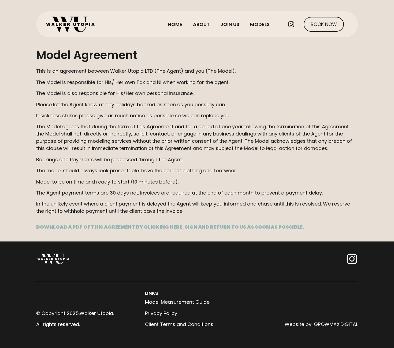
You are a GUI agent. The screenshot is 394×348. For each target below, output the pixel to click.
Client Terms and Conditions (179, 324)
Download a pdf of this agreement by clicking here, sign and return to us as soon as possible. (170, 227)
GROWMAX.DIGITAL (336, 324)
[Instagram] (291, 24)
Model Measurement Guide (177, 302)
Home (175, 24)
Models (260, 24)
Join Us (229, 24)
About (201, 24)
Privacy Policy (161, 313)
